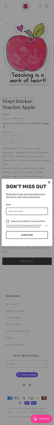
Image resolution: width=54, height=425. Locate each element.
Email (8, 204)
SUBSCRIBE (27, 235)
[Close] (49, 182)
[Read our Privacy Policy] (46, 225)
